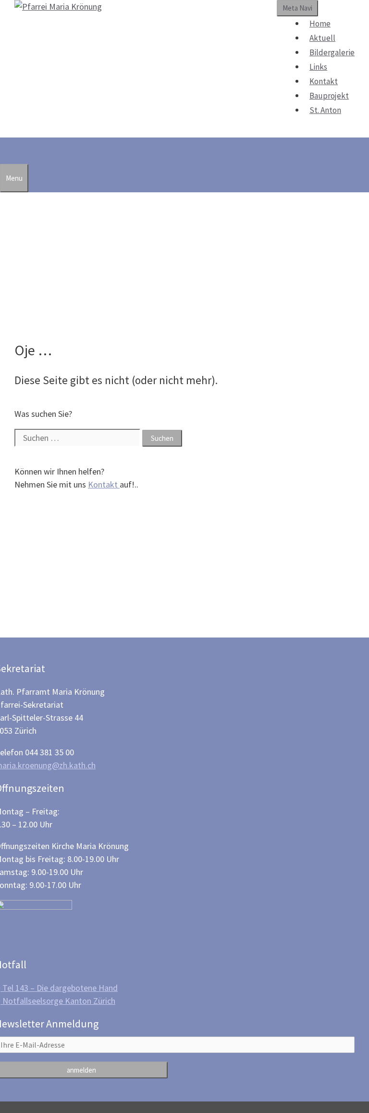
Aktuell (322, 38)
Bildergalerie (332, 52)
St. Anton (325, 110)
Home (320, 23)
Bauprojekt (329, 95)
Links (318, 67)
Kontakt (323, 81)
